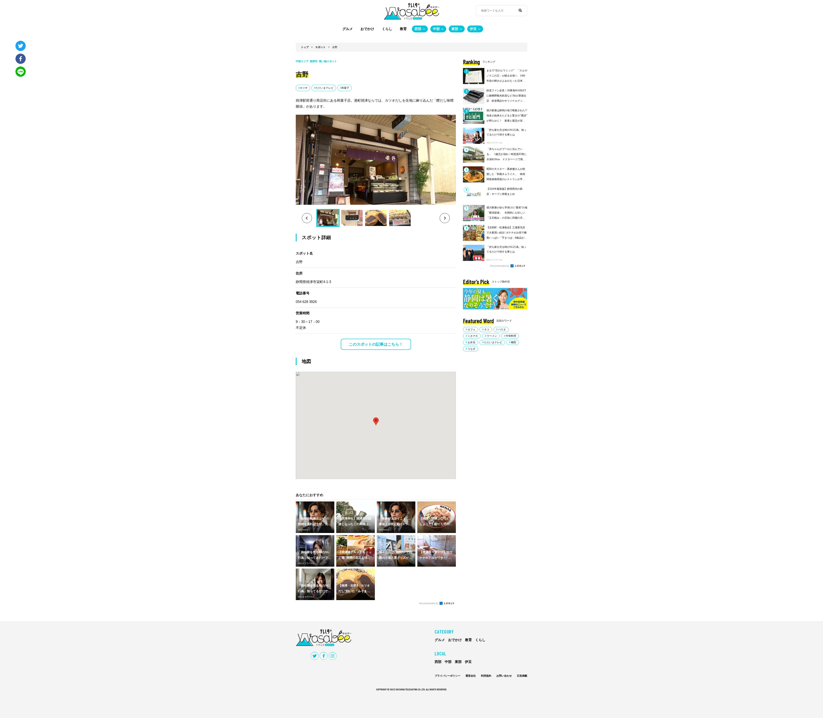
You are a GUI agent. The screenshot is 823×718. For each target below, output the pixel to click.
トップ (305, 47)
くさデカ (473, 335)
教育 (403, 29)
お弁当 (471, 342)
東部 (454, 29)
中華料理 (511, 335)
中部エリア (302, 61)
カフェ (471, 329)
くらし (387, 29)
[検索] (520, 10)
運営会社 (471, 675)
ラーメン (492, 335)
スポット (320, 47)
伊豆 (473, 29)
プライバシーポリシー (447, 675)
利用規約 (486, 675)
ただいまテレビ (324, 87)
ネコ (486, 329)
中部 (436, 29)
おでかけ (367, 29)
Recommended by (429, 603)
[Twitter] (20, 46)
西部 (418, 29)
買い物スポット (328, 61)
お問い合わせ (504, 675)
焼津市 (314, 61)
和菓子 (345, 87)
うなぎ (471, 348)
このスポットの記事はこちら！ (376, 344)
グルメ (347, 29)
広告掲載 (522, 675)
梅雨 (513, 342)
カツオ (304, 87)
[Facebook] (20, 59)
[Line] (20, 71)
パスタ (502, 329)
